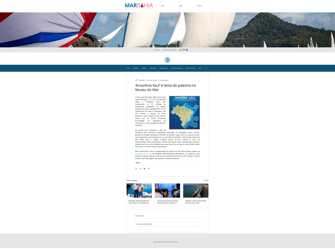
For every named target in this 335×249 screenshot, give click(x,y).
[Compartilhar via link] (149, 168)
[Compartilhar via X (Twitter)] (140, 168)
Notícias (135, 68)
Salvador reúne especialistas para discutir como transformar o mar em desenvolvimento (195, 202)
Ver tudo (206, 180)
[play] (331, 46)
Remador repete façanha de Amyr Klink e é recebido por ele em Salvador (139, 202)
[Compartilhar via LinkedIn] (144, 168)
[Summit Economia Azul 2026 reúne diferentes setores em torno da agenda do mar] (167, 190)
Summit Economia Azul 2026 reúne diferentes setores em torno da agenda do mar (167, 202)
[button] (206, 68)
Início (128, 68)
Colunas (143, 68)
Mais (200, 68)
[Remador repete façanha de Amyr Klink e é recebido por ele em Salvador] (139, 190)
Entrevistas (153, 68)
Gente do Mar (163, 68)
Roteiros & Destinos (176, 68)
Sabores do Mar (190, 68)
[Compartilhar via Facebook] (136, 168)
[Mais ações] (199, 80)
